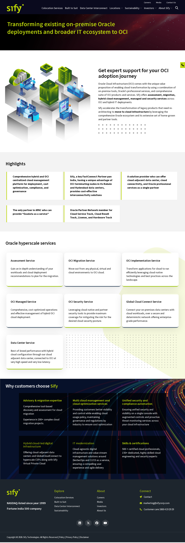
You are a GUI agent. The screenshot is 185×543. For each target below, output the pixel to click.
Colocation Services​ (64, 497)
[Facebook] (97, 523)
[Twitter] (88, 523)
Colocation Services (52, 8)
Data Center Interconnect (93, 8)
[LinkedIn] (80, 523)
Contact (147, 496)
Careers (100, 497)
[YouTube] (105, 523)
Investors (101, 506)
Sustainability (61, 510)
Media (100, 501)
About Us (101, 510)
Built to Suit (71, 8)
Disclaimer (84, 537)
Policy (61, 537)
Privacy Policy (72, 537)
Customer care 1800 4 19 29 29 (159, 509)
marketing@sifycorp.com (156, 503)
